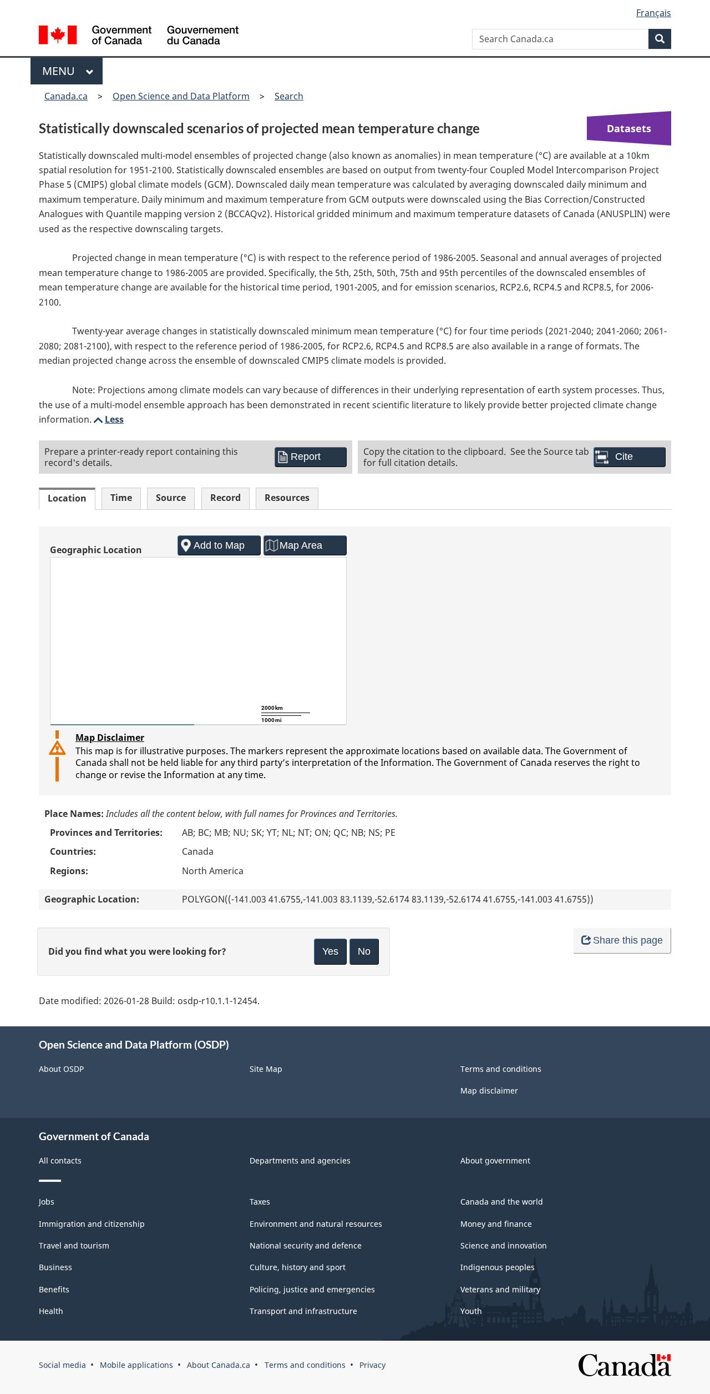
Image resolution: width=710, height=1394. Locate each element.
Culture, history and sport (298, 1267)
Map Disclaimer (109, 737)
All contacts (60, 1160)
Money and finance (496, 1224)
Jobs (46, 1201)
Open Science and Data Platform (181, 96)
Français (653, 13)
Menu (61, 70)
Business (55, 1267)
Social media (62, 1365)
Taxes (260, 1201)
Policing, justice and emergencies (312, 1289)
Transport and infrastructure (303, 1311)
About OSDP (61, 1069)
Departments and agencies (300, 1160)
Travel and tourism (74, 1245)
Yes (330, 951)
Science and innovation (503, 1245)
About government (495, 1160)
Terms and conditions (500, 1069)
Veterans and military (500, 1289)
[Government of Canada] (139, 36)
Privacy (372, 1365)
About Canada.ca (218, 1365)
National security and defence (306, 1245)
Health (51, 1311)
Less (108, 419)
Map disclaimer (489, 1090)
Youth (471, 1311)
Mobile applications (136, 1365)
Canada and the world (501, 1201)
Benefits (54, 1289)
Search (289, 96)
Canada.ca (66, 96)
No (364, 951)
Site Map (266, 1069)
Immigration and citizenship (92, 1224)
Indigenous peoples (497, 1267)
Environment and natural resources (316, 1224)
